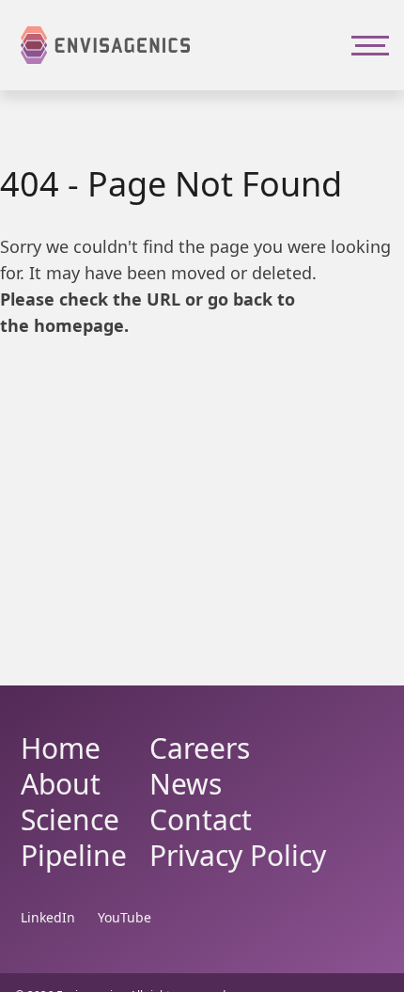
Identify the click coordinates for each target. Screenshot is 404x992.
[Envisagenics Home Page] (105, 45)
